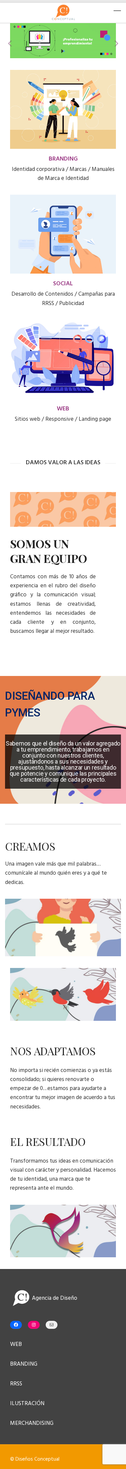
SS (19, 1383)
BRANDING (63, 159)
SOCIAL (63, 284)
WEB (63, 409)
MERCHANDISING (31, 1423)
